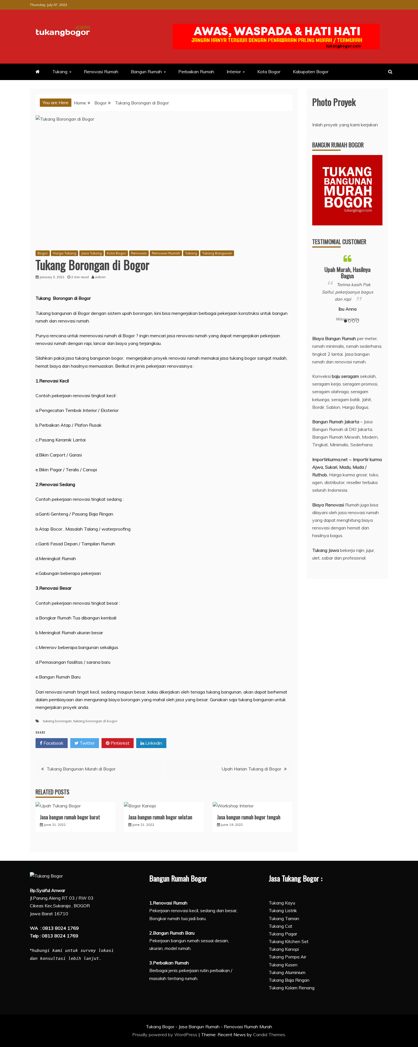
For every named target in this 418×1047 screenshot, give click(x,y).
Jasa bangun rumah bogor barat (70, 817)
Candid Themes (269, 1034)
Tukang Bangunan (217, 253)
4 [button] (357, 321)
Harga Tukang (64, 253)
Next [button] (380, 287)
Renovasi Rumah (101, 71)
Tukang (59, 71)
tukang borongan (57, 721)
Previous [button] (314, 287)
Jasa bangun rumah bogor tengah (248, 817)
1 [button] (345, 321)
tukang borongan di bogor (95, 721)
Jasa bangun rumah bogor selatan (160, 817)
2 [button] (349, 321)
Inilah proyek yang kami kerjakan (345, 124)
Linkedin (153, 743)
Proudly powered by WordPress (165, 1034)
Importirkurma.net (330, 459)
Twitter (86, 743)
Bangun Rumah (146, 71)
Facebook (52, 743)
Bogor (43, 253)
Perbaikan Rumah (196, 71)
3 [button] (353, 321)
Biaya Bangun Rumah (334, 338)
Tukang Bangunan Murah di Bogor (81, 769)
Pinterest (119, 743)
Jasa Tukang (91, 253)
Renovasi (139, 253)
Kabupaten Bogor (310, 71)
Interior (234, 71)
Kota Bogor (268, 71)
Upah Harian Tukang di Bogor (251, 769)
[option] (347, 287)
